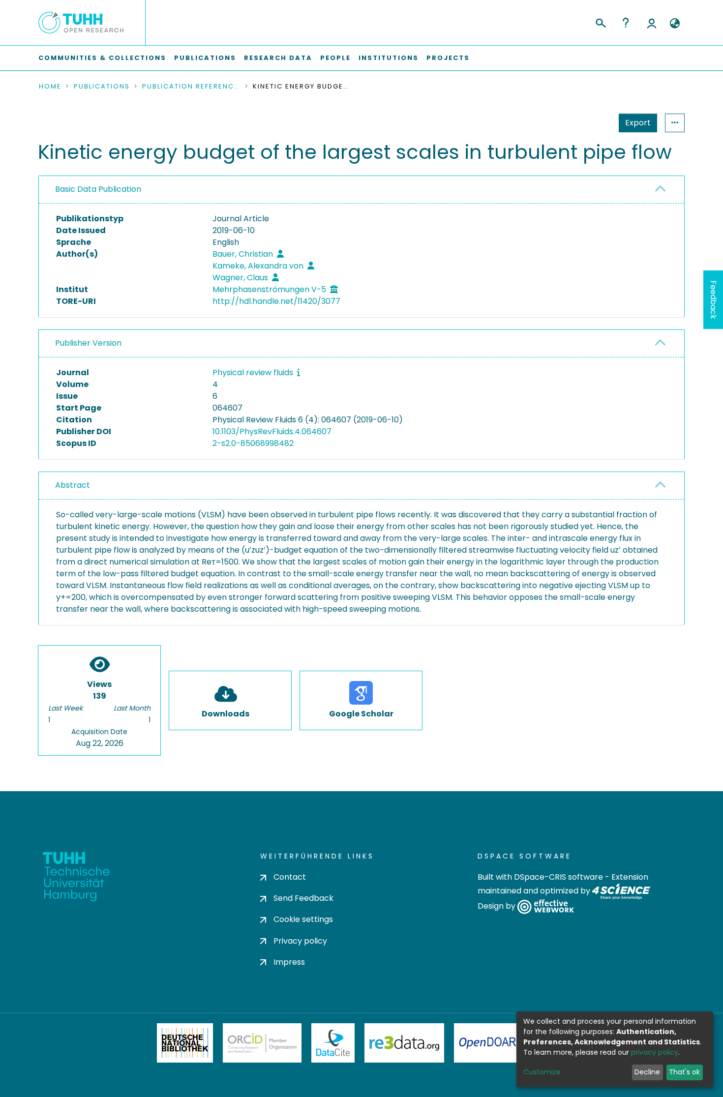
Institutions (389, 57)
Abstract (72, 485)
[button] (674, 24)
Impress (289, 962)
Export (638, 122)
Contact (289, 877)
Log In (652, 23)
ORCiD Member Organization (262, 1043)
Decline (647, 1072)
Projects (448, 57)
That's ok (684, 1072)
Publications (205, 57)
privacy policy (654, 1052)
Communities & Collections (102, 57)
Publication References (191, 86)
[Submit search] (600, 22)
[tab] (361, 190)
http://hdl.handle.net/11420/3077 (276, 301)
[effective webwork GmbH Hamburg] (545, 906)
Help (626, 23)
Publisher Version (88, 343)
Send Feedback (303, 898)
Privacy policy (300, 941)
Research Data (278, 57)
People (335, 57)
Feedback (713, 299)
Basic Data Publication (98, 189)
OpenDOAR (487, 1043)
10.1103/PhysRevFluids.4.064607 (271, 431)
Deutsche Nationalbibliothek (185, 1043)
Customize (542, 1072)
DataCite (333, 1043)
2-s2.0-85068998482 (253, 443)
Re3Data (404, 1043)
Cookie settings (303, 919)
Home (50, 86)
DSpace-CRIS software (558, 877)
